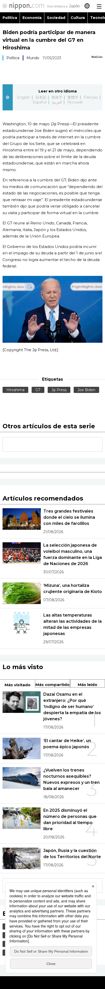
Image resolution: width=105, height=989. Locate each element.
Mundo (33, 58)
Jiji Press (59, 390)
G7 (38, 390)
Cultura (78, 17)
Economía (32, 17)
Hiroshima (15, 390)
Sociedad (56, 17)
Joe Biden (86, 390)
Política (10, 17)
